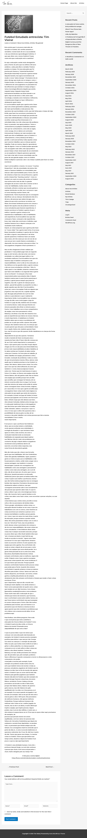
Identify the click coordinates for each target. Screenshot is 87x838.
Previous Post (13, 767)
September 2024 (70, 90)
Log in (67, 215)
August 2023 (69, 120)
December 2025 (70, 77)
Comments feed (70, 220)
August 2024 (69, 93)
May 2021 (68, 171)
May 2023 (68, 128)
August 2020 (69, 179)
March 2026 (69, 69)
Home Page (64, 3)
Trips (67, 202)
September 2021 (70, 160)
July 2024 (68, 96)
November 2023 (70, 112)
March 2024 (69, 104)
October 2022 (69, 144)
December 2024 (70, 85)
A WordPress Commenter (73, 56)
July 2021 (68, 165)
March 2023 (69, 133)
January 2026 (69, 74)
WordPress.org (70, 223)
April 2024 (68, 101)
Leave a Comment (10, 43)
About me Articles (23, 43)
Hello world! (69, 59)
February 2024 (70, 106)
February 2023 (70, 136)
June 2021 (68, 168)
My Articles (68, 197)
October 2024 (70, 88)
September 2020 (70, 176)
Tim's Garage (69, 199)
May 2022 (68, 146)
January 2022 (69, 152)
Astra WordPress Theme (57, 833)
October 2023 (69, 114)
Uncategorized (70, 205)
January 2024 (69, 109)
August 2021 (69, 162)
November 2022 (70, 141)
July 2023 (68, 122)
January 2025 (69, 82)
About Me (73, 3)
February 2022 (70, 149)
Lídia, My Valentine (71, 34)
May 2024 (68, 98)
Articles (81, 3)
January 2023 (69, 138)
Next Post (50, 767)
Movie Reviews (70, 194)
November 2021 (70, 154)
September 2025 (70, 80)
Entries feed (69, 217)
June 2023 (68, 125)
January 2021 (69, 173)
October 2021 (69, 157)
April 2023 (68, 130)
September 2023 (70, 117)
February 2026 (70, 71)
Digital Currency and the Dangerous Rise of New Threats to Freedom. (73, 44)
